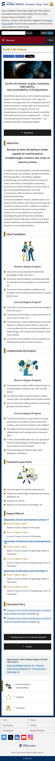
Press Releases (8, 730)
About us (33, 720)
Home (5, 720)
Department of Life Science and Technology (24, 570)
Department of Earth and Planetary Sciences (25, 519)
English (50, 33)
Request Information (37, 730)
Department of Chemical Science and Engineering (27, 541)
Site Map (33, 725)
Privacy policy (8, 725)
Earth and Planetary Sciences (19, 665)
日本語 (43, 33)
